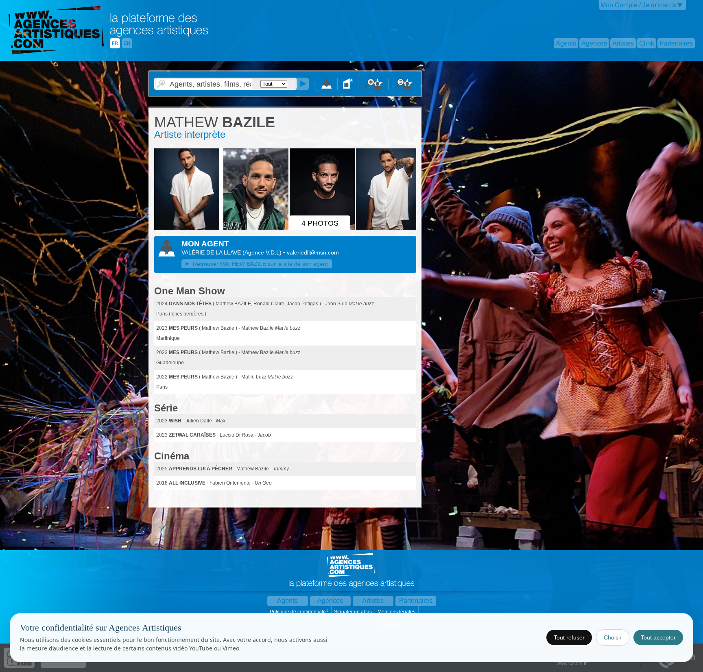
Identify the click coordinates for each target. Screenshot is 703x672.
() (262, 252)
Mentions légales (397, 612)
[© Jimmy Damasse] (188, 228)
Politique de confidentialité (300, 612)
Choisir (613, 637)
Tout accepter (658, 637)
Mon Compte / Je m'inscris (638, 5)
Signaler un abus (353, 612)
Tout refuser (569, 637)
